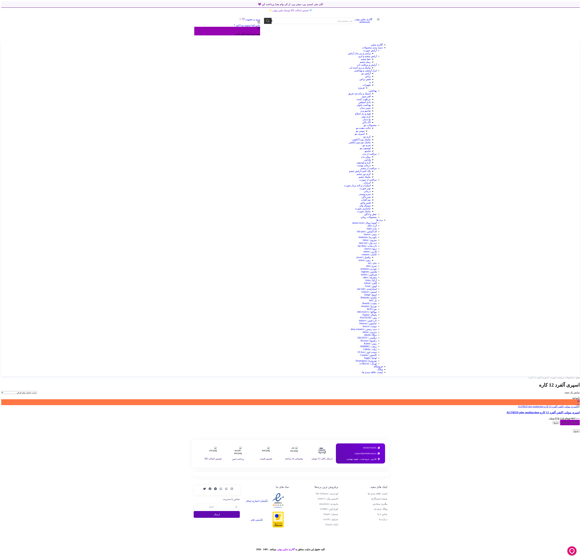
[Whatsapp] (225, 490)
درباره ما (383, 519)
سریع (556, 422)
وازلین (367, 159)
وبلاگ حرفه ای (380, 509)
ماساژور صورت (363, 208)
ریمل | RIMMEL (368, 346)
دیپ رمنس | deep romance (364, 329)
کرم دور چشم (364, 174)
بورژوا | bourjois (369, 306)
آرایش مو (366, 73)
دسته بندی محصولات (372, 47)
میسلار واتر (365, 205)
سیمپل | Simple (330, 514)
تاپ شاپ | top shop (367, 246)
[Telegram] (214, 490)
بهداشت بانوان (364, 105)
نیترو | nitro (371, 266)
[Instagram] (230, 490)
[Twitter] (203, 490)
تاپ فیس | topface (368, 320)
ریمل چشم (365, 62)
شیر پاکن (366, 197)
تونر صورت (365, 188)
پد (370, 82)
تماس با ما (382, 514)
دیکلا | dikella (370, 335)
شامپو (368, 151)
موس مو (360, 131)
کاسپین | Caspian (368, 355)
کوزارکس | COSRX (329, 509)
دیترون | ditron (370, 332)
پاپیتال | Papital (370, 314)
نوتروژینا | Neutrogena (366, 360)
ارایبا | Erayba (331, 524)
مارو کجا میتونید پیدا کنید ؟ (247, 25)
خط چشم (366, 59)
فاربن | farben (370, 251)
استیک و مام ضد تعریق (359, 93)
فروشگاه (378, 366)
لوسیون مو (365, 148)
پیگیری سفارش (380, 504)
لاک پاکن (366, 122)
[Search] (268, 21)
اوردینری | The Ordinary (327, 493)
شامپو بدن (365, 110)
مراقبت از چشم (369, 168)
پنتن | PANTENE (368, 317)
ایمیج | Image (370, 294)
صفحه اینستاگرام (379, 499)
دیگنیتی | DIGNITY (367, 337)
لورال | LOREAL (368, 363)
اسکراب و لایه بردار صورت (357, 185)
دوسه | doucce (370, 326)
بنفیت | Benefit (369, 303)
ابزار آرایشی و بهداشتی (365, 70)
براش (368, 76)
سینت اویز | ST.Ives (367, 352)
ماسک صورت (364, 211)
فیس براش (365, 79)
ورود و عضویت (252, 19)
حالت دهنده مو (363, 128)
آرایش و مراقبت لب (367, 65)
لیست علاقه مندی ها (372, 372)
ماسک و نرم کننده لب (360, 67)
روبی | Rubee (370, 343)
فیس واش (365, 202)
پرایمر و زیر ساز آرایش (359, 53)
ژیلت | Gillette (370, 349)
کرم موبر (366, 116)
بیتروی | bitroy (370, 240)
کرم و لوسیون (363, 162)
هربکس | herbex (369, 274)
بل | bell (373, 300)
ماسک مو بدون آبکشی (360, 142)
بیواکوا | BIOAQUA (367, 312)
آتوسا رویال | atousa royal (364, 223)
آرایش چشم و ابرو (368, 56)
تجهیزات (367, 85)
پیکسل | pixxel (363, 257)
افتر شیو (366, 96)
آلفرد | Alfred (370, 283)
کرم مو (367, 136)
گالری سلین (377, 44)
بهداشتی (373, 90)
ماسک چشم (365, 177)
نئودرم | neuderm (368, 269)
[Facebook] (208, 490)
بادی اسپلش (365, 102)
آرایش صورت (370, 50)
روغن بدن (366, 156)
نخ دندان (367, 119)
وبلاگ (380, 369)
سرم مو (367, 145)
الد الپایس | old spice (367, 231)
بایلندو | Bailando (369, 297)
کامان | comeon (369, 254)
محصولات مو (370, 125)
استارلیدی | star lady (367, 289)
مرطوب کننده (364, 99)
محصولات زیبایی (368, 217)
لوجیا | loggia (370, 358)
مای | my (372, 263)
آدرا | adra (372, 225)
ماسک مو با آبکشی (361, 139)
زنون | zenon (364, 260)
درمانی (367, 191)
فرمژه (361, 88)
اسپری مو (360, 133)
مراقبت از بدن (369, 154)
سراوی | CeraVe (330, 519)
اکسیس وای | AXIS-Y (327, 499)
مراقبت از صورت (368, 179)
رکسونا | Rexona (369, 340)
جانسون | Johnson (368, 323)
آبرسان (367, 182)
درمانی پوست (364, 165)
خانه (578, 377)
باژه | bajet (372, 228)
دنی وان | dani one (368, 243)
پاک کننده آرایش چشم (360, 171)
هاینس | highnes (369, 271)
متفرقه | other (370, 277)
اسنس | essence (369, 292)
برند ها (379, 220)
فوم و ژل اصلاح (363, 113)
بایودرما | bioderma (368, 237)
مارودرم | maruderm (328, 504)
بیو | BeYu (372, 309)
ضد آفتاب (366, 200)
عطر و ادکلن (370, 214)
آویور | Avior (371, 286)
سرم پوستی (365, 194)
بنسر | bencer (370, 234)
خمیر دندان (365, 108)
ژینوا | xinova (370, 248)
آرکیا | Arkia (371, 280)
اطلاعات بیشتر (570, 422)
